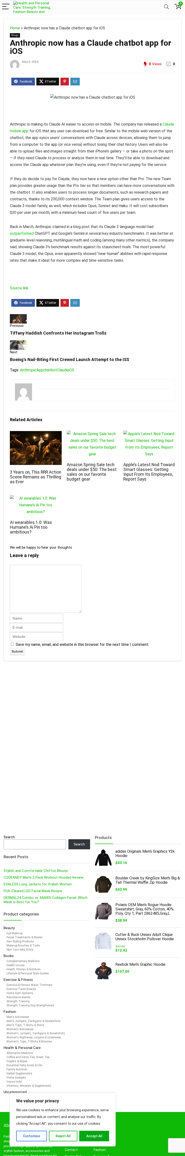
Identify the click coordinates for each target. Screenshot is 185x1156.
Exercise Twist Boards (21, 989)
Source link (19, 288)
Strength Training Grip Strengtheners (30, 1005)
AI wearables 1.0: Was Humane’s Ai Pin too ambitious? (31, 527)
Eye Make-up (15, 933)
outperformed (22, 233)
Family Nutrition (17, 1069)
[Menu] (6, 6)
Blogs (15, 35)
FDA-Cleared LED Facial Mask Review (33, 891)
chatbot (50, 370)
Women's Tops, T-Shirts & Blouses (29, 1041)
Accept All (94, 1136)
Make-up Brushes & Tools (23, 945)
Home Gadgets (16, 1077)
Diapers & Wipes (17, 1061)
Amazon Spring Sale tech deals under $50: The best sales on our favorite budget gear (92, 472)
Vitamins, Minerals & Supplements (29, 1085)
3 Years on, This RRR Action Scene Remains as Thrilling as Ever (35, 477)
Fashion (10, 1012)
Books (9, 956)
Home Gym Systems (20, 993)
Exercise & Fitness (18, 980)
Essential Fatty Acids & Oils (25, 1065)
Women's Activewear (20, 1029)
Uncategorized (15, 1092)
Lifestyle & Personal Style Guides (28, 973)
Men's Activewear (18, 1017)
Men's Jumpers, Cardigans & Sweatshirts (33, 1021)
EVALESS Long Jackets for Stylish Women (38, 884)
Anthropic (28, 370)
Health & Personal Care (22, 1048)
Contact (71, 1150)
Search (9, 837)
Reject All (63, 1136)
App (39, 370)
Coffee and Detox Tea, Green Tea (28, 1057)
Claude (62, 370)
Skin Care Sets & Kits (20, 949)
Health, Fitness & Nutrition (23, 969)
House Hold (14, 1081)
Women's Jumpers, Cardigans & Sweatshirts (36, 1033)
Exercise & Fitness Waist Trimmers (30, 985)
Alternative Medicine (20, 1053)
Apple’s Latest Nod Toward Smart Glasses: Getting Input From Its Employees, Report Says (149, 472)
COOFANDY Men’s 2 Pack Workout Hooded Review (43, 877)
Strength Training (18, 1001)
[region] (63, 1119)
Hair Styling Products (20, 941)
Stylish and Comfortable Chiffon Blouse (36, 871)
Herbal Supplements (19, 1073)
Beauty (10, 928)
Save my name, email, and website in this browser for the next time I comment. (82, 644)
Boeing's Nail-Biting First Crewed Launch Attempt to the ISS (69, 359)
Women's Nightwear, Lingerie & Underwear (34, 1037)
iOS (71, 370)
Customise (31, 1136)
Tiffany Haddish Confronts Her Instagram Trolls (58, 333)
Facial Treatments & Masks (25, 937)
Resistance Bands (19, 997)
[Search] (166, 6)
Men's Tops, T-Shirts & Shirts (25, 1025)
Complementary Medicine (23, 961)
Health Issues (16, 965)
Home (15, 28)
